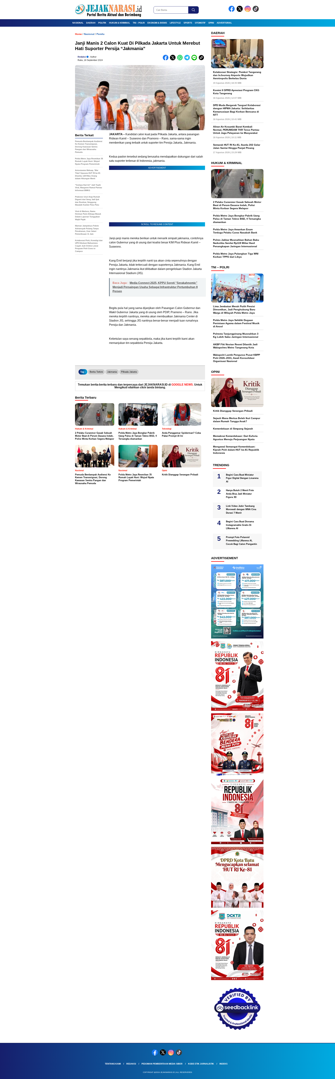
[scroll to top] (322, 1073)
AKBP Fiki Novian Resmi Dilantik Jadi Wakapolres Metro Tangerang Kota (235, 346)
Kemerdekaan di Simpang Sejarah (233, 428)
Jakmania (112, 372)
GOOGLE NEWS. (182, 384)
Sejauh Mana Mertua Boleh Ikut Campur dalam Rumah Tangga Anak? (236, 420)
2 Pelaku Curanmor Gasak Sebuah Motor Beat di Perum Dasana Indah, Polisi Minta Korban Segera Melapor (237, 205)
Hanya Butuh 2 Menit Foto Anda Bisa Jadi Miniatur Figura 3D (240, 493)
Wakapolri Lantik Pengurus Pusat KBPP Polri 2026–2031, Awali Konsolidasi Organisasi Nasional (236, 358)
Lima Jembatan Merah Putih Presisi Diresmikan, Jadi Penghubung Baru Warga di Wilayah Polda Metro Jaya (234, 309)
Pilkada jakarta (129, 372)
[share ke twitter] (173, 59)
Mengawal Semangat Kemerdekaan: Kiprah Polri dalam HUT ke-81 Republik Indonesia (236, 449)
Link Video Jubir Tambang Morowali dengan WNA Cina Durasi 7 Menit (241, 509)
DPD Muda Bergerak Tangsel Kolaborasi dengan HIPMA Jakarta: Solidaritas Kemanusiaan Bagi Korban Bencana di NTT (236, 110)
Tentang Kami (113, 1064)
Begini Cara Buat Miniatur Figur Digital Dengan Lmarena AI (242, 478)
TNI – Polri (139, 23)
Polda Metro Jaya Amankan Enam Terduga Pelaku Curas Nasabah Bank (235, 231)
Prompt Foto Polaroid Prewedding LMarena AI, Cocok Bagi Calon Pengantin (241, 540)
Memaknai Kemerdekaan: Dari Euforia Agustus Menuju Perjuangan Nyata (235, 437)
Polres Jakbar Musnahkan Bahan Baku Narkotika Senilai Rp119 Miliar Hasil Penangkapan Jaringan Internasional (236, 243)
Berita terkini (96, 372)
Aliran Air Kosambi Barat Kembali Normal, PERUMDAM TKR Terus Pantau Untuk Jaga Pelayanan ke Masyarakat (236, 129)
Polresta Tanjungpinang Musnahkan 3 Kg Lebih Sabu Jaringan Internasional (235, 335)
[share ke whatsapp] (180, 59)
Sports (188, 23)
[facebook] (232, 11)
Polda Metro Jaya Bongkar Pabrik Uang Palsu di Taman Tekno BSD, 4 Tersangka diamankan (237, 218)
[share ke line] (195, 59)
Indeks (223, 1064)
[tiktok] (256, 11)
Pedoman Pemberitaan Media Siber (162, 1064)
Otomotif (200, 23)
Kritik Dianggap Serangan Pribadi (233, 410)
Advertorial (224, 23)
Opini (211, 23)
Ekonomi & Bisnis (157, 23)
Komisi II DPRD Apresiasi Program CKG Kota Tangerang (236, 92)
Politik (102, 23)
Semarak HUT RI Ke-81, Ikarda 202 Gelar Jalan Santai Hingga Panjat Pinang (236, 146)
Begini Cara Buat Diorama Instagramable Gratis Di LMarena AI (240, 525)
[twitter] (240, 11)
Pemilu (100, 34)
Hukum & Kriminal (119, 23)
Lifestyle (175, 23)
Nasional (77, 23)
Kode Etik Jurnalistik (201, 1064)
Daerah (90, 23)
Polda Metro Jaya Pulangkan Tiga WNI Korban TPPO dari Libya (235, 255)
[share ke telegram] (187, 59)
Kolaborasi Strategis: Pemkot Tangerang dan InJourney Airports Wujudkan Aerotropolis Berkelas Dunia (237, 75)
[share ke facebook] (166, 59)
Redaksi (82, 57)
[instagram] (248, 11)
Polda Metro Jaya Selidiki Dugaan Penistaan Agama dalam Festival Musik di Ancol (236, 323)
